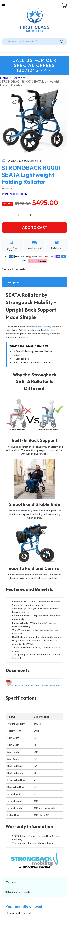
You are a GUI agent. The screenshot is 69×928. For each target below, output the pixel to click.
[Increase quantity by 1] (30, 214)
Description (12, 282)
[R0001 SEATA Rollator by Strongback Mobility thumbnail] (7, 161)
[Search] (61, 41)
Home (4, 78)
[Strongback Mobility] (35, 860)
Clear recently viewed (18, 912)
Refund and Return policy (18, 891)
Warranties (11, 882)
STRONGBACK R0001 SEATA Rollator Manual (36, 685)
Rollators (18, 78)
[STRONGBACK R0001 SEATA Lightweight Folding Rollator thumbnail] (21, 161)
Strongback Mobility (16, 193)
